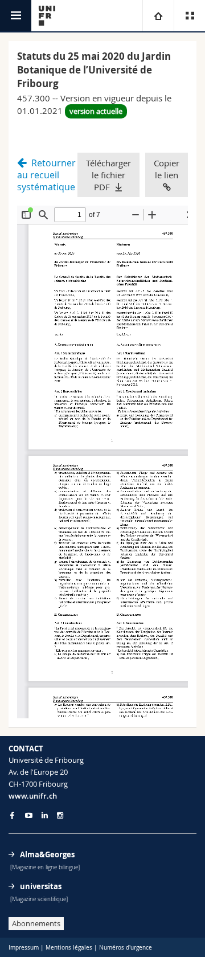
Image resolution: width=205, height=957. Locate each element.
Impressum (24, 947)
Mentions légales (69, 947)
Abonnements (36, 923)
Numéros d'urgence (125, 947)
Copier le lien (166, 169)
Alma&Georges (47, 854)
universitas (41, 886)
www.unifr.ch (33, 796)
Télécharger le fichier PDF (108, 175)
